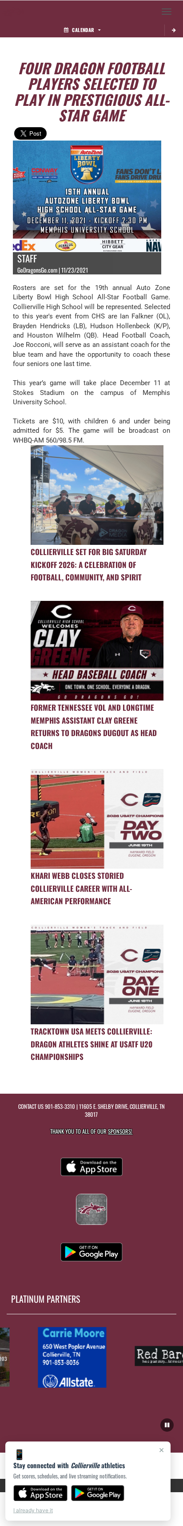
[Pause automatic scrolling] (167, 1425)
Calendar (83, 29)
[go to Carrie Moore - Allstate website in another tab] (65, 1356)
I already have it (33, 1510)
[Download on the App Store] (40, 1493)
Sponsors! (120, 1131)
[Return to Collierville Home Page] (13, 11)
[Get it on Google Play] (98, 1493)
